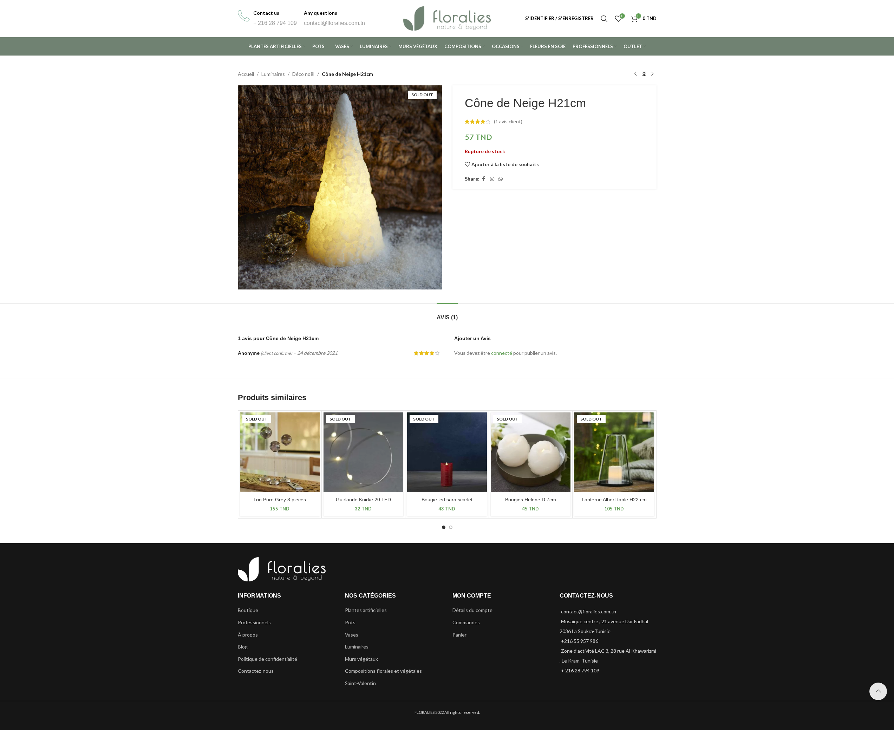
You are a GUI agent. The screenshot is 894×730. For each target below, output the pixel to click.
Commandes (466, 622)
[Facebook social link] (483, 179)
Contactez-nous (256, 671)
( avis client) (508, 121)
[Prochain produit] (652, 74)
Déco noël (303, 74)
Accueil (246, 74)
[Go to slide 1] (443, 527)
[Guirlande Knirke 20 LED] (363, 452)
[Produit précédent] (635, 74)
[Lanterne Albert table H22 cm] (614, 452)
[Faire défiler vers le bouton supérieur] (878, 691)
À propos (248, 635)
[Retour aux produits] (644, 74)
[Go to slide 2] (450, 527)
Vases (351, 635)
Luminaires (273, 74)
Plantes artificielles (366, 610)
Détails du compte (472, 610)
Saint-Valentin (360, 683)
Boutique (248, 610)
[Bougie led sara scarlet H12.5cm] (447, 452)
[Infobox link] (267, 18)
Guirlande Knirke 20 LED (363, 499)
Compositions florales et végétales (383, 671)
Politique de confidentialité (267, 659)
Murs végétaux (361, 659)
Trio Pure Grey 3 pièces (279, 499)
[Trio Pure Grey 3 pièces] (280, 452)
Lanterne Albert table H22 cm (614, 499)
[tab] (447, 314)
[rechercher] (604, 19)
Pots (350, 622)
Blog (243, 647)
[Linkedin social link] (492, 179)
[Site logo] (447, 18)
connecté (501, 353)
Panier (459, 635)
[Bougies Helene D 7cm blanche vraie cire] (530, 452)
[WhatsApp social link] (500, 179)
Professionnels (254, 622)
